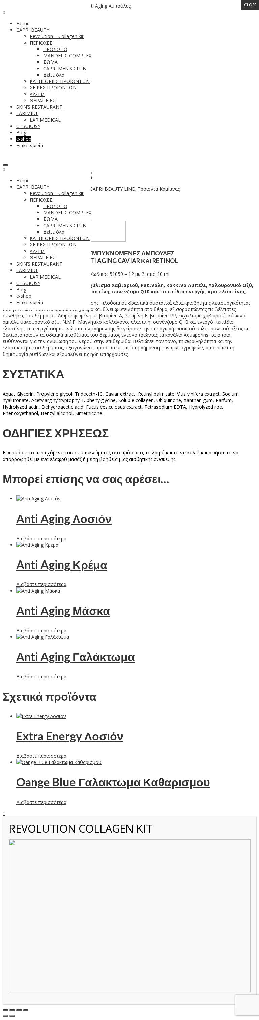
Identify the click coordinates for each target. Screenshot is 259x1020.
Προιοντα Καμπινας (158, 189)
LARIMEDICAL (45, 276)
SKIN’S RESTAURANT (39, 264)
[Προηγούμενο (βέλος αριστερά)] (5, 1016)
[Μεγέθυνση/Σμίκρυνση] (5, 1010)
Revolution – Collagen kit (57, 193)
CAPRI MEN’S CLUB (64, 225)
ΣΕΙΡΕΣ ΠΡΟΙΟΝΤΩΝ (53, 244)
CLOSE (250, 5)
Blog (21, 289)
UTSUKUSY (28, 283)
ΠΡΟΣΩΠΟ (55, 206)
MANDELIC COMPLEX (67, 212)
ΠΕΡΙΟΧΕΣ (41, 200)
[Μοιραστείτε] (19, 1010)
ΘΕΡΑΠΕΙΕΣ (42, 257)
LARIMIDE (27, 270)
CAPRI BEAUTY (32, 187)
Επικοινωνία (29, 302)
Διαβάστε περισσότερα (41, 538)
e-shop (23, 296)
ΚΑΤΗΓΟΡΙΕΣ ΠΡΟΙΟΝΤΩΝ (60, 238)
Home (23, 180)
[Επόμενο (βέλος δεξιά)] (12, 1016)
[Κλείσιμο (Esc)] (25, 1010)
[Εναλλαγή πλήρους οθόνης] (12, 1010)
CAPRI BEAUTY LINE (112, 189)
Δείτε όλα (53, 232)
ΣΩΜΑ (50, 219)
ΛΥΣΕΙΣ (37, 251)
